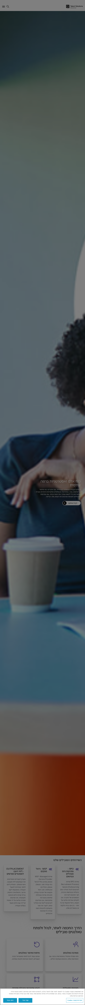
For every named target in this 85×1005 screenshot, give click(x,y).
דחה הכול (10, 1000)
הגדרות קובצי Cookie (74, 1000)
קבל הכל (25, 1000)
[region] (42, 996)
